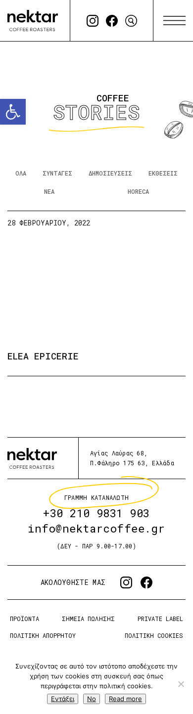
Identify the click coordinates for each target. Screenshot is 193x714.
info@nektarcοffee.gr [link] (96, 528)
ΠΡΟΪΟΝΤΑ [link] (24, 619)
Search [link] (131, 21)
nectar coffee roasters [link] (32, 20)
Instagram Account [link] (92, 21)
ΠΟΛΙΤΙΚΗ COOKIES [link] (154, 635)
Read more (125, 699)
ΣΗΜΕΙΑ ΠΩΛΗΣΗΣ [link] (88, 619)
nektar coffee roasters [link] (32, 458)
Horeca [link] (138, 191)
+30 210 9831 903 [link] (96, 513)
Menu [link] (174, 20)
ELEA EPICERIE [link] (43, 355)
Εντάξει (62, 699)
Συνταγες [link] (57, 173)
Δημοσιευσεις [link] (110, 173)
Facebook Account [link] (112, 21)
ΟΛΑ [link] (20, 173)
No (91, 699)
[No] (181, 684)
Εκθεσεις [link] (163, 173)
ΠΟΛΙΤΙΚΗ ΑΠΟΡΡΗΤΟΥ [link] (43, 635)
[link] (13, 112)
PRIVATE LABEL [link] (160, 619)
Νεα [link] (49, 191)
